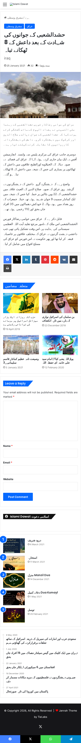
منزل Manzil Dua (39, 575)
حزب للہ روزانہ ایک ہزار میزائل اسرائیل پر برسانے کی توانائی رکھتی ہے (20, 320)
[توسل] (14, 615)
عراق (30, 26)
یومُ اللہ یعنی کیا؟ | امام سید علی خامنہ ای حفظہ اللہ (58, 361)
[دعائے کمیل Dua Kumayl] (14, 598)
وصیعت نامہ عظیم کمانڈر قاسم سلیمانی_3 (21, 361)
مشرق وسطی (15, 17)
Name (8, 445)
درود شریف (34, 540)
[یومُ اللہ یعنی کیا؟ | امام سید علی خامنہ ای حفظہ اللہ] (60, 345)
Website (8, 479)
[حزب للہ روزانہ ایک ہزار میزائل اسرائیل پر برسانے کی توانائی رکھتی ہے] (21, 303)
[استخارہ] (14, 563)
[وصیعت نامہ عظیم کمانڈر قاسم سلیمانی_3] (21, 345)
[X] (17, 260)
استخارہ (32, 558)
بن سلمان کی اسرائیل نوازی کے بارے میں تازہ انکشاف (58, 319)
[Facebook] (7, 260)
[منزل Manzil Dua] (14, 580)
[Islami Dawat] (19, 4)
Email (7, 462)
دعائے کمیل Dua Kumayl (43, 592)
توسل (31, 610)
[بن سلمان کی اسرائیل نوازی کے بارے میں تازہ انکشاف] (60, 303)
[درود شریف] (14, 545)
